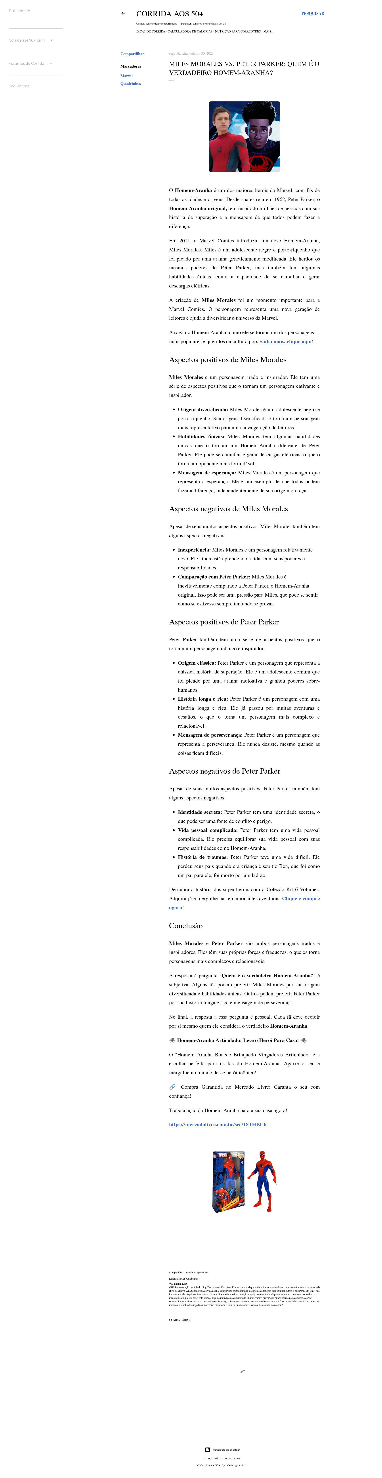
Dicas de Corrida (150, 31)
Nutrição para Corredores (238, 31)
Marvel (126, 76)
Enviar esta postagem (197, 1272)
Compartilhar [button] (132, 54)
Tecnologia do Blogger (226, 1449)
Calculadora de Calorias (190, 31)
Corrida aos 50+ (170, 13)
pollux (236, 1458)
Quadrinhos (130, 83)
